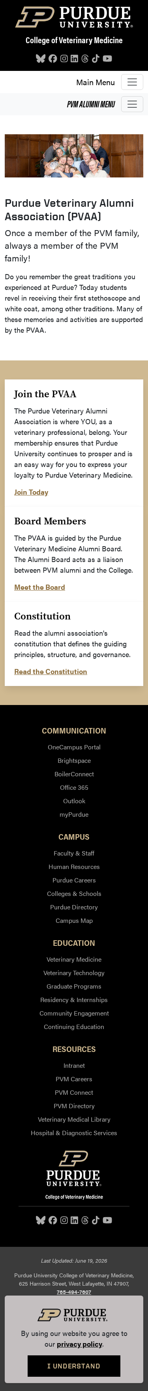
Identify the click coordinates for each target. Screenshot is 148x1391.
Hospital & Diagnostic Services (74, 1132)
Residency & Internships (74, 999)
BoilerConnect (74, 773)
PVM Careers (74, 1078)
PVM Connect (74, 1092)
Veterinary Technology (74, 972)
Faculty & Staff (74, 852)
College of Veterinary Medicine (74, 40)
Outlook (74, 800)
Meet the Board (39, 587)
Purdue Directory (74, 906)
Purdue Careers (74, 879)
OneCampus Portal (74, 746)
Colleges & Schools (74, 893)
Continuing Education (74, 1026)
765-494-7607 (74, 1292)
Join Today (31, 492)
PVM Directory (74, 1105)
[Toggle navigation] (132, 82)
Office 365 (74, 787)
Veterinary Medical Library (74, 1119)
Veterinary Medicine (74, 959)
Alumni (91, 103)
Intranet (74, 1065)
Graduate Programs (74, 986)
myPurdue (74, 814)
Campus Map (74, 920)
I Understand (74, 1366)
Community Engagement (74, 1013)
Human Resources (74, 866)
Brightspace (74, 760)
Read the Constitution (50, 671)
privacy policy (79, 1344)
